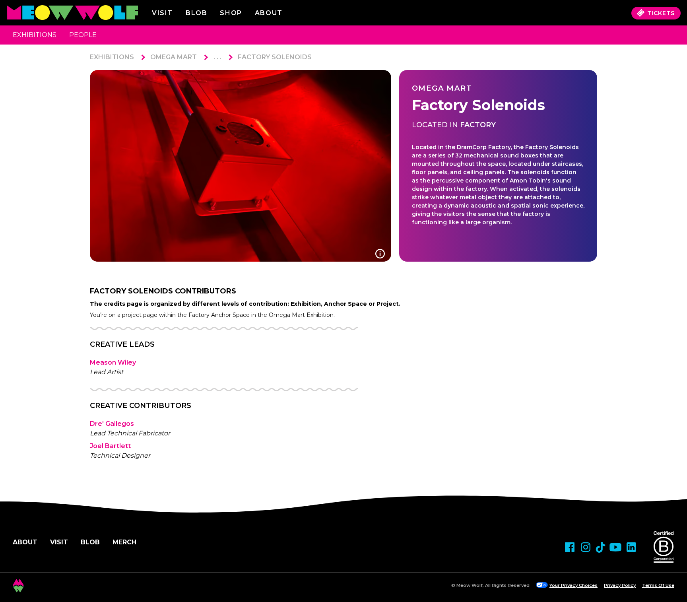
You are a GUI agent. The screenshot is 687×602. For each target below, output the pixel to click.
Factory (478, 124)
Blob (196, 13)
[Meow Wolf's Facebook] (569, 547)
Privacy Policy (620, 585)
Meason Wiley (113, 362)
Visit (162, 13)
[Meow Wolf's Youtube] (615, 547)
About (25, 542)
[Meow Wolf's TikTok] (600, 547)
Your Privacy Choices (573, 585)
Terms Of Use (658, 585)
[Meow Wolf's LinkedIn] (631, 547)
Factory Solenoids (275, 57)
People (83, 35)
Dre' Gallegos (112, 423)
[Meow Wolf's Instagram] (585, 547)
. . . (217, 57)
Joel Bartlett (110, 446)
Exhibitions (34, 35)
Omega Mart (173, 57)
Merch (124, 542)
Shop (231, 13)
